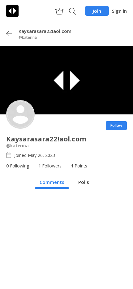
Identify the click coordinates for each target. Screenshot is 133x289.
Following (17, 166)
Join (97, 11)
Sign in (119, 11)
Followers (50, 166)
